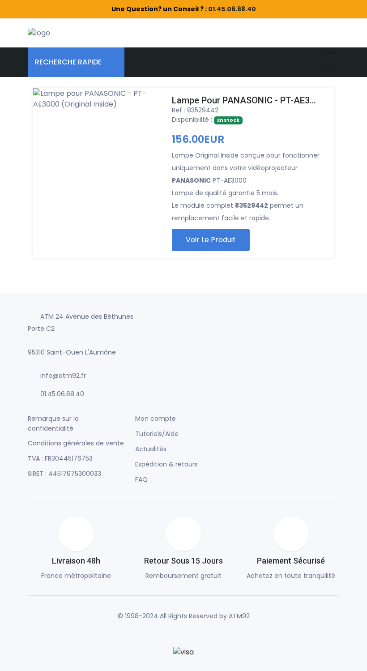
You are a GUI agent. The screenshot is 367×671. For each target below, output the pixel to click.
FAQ (141, 479)
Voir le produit (211, 240)
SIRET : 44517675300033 (64, 473)
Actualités (150, 448)
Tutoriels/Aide (157, 433)
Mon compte (155, 418)
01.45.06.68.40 (232, 8)
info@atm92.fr (63, 375)
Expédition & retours (166, 464)
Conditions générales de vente (76, 443)
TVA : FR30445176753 (60, 458)
